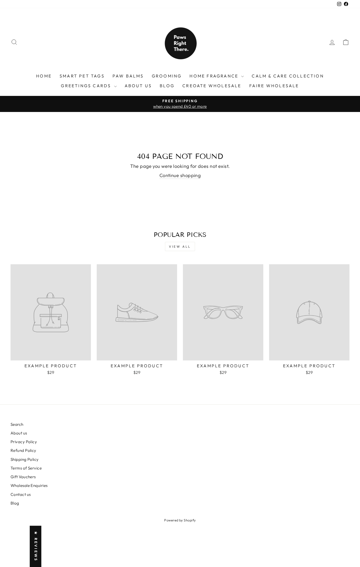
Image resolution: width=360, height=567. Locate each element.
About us (19, 433)
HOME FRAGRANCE (214, 76)
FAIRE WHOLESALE (274, 85)
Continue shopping (180, 175)
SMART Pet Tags (82, 76)
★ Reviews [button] (35, 546)
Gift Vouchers (23, 476)
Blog (167, 85)
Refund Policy (23, 450)
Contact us (21, 494)
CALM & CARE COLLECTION (288, 76)
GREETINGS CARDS (87, 85)
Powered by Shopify (180, 520)
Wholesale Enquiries (29, 485)
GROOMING (167, 76)
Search (17, 424)
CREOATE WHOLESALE (211, 85)
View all (180, 246)
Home (44, 76)
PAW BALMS (128, 76)
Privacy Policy (24, 441)
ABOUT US (138, 85)
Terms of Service (26, 468)
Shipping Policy (25, 459)
